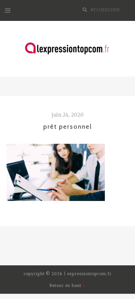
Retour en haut (66, 285)
